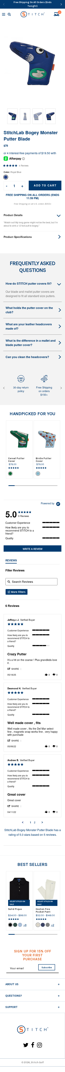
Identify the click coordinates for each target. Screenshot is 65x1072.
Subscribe (47, 967)
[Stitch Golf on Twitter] (26, 1045)
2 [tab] (18, 485)
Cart (59, 13)
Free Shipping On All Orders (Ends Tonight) (32, 4)
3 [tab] (24, 485)
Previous (4, 388)
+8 (25, 925)
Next (60, 388)
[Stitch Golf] (32, 1030)
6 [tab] (42, 485)
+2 (52, 925)
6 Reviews (24, 165)
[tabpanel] (19, 449)
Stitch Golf (37, 1062)
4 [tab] (30, 485)
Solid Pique (15, 909)
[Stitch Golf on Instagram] (39, 1045)
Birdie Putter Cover (44, 459)
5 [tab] (36, 485)
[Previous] (4, 4)
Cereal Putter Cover (16, 459)
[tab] (32, 548)
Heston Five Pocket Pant (43, 910)
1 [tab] (11, 485)
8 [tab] (54, 485)
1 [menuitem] (30, 822)
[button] (14, 668)
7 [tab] (48, 485)
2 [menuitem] (34, 822)
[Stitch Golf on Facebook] (32, 1045)
